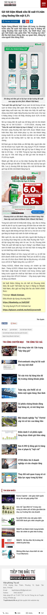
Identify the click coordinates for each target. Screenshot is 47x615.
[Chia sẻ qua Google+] (27, 21)
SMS (18, 613)
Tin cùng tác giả (34, 342)
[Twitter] (31, 21)
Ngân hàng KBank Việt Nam (11, 336)
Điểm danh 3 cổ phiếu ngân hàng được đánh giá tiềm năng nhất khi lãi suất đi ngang (31, 435)
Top (42, 613)
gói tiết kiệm (13, 329)
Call (7, 613)
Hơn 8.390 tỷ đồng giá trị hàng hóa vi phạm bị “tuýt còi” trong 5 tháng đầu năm (31, 449)
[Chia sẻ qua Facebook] (23, 21)
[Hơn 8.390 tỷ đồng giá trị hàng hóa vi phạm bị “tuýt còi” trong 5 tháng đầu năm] (9, 449)
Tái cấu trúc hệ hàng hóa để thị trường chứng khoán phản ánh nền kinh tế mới (31, 378)
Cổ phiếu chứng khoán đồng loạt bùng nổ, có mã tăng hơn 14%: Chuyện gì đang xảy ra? (31, 407)
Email (31, 613)
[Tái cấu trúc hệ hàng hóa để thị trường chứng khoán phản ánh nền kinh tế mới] (9, 379)
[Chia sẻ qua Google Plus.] (14, 323)
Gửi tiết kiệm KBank (25, 329)
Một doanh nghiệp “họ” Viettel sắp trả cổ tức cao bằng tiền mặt (31, 421)
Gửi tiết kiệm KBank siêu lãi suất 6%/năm (15, 333)
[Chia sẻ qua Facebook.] (4, 323)
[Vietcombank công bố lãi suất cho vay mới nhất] (9, 365)
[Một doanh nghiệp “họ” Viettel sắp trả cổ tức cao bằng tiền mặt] (9, 421)
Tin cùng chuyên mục (13, 342)
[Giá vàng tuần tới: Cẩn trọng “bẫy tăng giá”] (9, 351)
